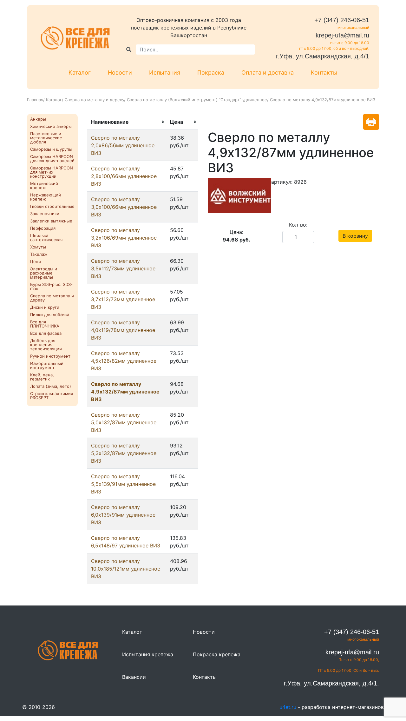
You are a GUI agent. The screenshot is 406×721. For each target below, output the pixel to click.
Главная (35, 99)
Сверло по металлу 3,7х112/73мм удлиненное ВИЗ (123, 299)
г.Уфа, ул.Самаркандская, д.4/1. (331, 683)
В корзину (355, 236)
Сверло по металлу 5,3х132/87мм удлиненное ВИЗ (123, 453)
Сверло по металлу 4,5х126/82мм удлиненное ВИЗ (123, 361)
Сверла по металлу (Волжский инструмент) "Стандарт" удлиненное (197, 99)
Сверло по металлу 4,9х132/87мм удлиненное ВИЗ (125, 391)
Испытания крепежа (147, 654)
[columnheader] (126, 122)
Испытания (164, 72)
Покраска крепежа (216, 654)
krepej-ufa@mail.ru (342, 35)
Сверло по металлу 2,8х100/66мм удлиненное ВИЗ (124, 176)
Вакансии (134, 677)
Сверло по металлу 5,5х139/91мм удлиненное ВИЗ (123, 484)
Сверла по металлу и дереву (94, 99)
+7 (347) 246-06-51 (341, 20)
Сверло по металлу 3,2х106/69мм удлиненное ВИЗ (124, 237)
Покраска (210, 72)
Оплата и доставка (267, 72)
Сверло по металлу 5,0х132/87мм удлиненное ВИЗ (123, 422)
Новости (120, 72)
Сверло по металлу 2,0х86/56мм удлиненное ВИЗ (122, 145)
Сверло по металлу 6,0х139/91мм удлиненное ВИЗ (123, 515)
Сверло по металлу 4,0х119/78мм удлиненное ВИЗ (123, 330)
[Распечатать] (371, 122)
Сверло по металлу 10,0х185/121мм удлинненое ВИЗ (125, 568)
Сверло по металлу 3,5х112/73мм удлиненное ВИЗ (123, 268)
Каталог (80, 72)
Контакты (324, 72)
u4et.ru (287, 707)
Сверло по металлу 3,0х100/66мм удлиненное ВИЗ (124, 207)
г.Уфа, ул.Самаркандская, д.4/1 (322, 56)
